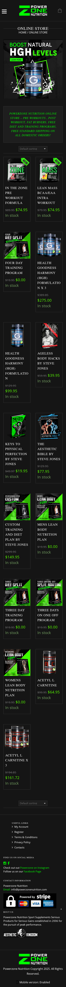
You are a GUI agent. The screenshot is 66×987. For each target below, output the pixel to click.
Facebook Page (32, 871)
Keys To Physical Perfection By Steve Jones (16, 454)
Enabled (45, 982)
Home (23, 32)
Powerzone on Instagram (34, 867)
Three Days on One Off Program (48, 615)
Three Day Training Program (15, 615)
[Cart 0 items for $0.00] (58, 11)
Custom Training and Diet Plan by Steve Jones (16, 534)
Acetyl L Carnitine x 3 (16, 760)
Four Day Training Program (14, 267)
